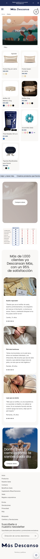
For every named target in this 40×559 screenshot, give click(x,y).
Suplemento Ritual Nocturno (11, 491)
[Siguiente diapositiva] (33, 3)
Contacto (5, 485)
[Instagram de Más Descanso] (38, 3)
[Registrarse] (35, 536)
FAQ (3, 511)
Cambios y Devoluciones (10, 519)
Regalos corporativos (9, 497)
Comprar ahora (20, 202)
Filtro (5, 47)
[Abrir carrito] (36, 11)
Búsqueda (5, 516)
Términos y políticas (20, 552)
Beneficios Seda (7, 488)
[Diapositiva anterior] (7, 3)
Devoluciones (6, 505)
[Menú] (2, 9)
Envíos (4, 502)
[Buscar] (7, 9)
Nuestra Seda (6, 482)
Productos (5, 478)
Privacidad (5, 508)
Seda (3, 494)
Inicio (3, 14)
